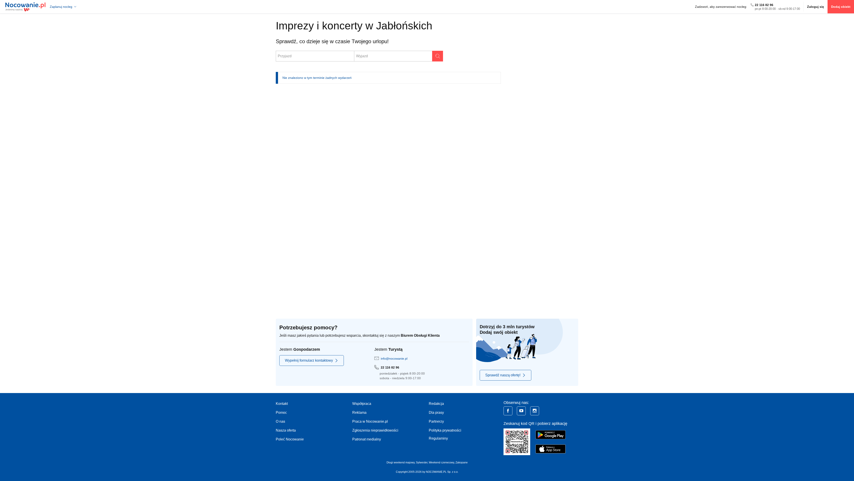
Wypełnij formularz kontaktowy (309, 360)
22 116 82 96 (764, 5)
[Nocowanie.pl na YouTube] (521, 410)
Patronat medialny (366, 439)
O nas (280, 421)
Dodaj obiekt (840, 6)
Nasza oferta (286, 430)
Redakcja (436, 404)
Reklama (359, 412)
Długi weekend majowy (401, 462)
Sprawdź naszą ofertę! (502, 375)
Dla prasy (436, 412)
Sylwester (421, 462)
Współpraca (361, 404)
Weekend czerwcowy (441, 462)
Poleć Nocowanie (290, 439)
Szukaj (437, 56)
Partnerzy (436, 421)
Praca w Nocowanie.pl (370, 421)
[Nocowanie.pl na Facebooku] (508, 410)
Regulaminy (438, 438)
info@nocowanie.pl (394, 358)
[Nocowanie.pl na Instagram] (534, 410)
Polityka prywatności (445, 430)
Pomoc (281, 412)
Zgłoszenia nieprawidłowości (375, 430)
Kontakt (282, 404)
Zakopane (461, 462)
